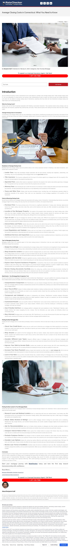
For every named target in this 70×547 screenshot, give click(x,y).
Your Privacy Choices (29, 544)
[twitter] (44, 3)
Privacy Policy (5, 544)
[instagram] (47, 3)
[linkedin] (51, 3)
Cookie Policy (5, 527)
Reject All (44, 544)
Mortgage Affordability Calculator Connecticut (12, 472)
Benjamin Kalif (8, 68)
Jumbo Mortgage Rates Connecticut (10, 474)
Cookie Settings (54, 544)
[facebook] (41, 3)
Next (65, 21)
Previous (61, 21)
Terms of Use (13, 544)
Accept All (63, 544)
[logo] (12, 2)
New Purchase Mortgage (43, 68)
